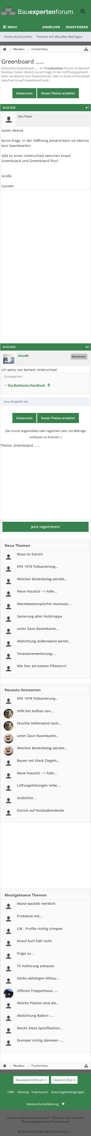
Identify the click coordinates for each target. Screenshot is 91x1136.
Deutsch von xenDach (68, 1118)
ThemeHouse (59, 1121)
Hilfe (11, 1092)
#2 (87, 347)
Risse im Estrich (30, 554)
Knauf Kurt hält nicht (34, 941)
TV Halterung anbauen (35, 966)
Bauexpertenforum (30, 1080)
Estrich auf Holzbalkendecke (40, 810)
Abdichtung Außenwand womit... (44, 641)
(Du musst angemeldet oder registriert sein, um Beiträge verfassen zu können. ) (45, 434)
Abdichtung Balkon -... (35, 1015)
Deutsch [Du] (63, 1080)
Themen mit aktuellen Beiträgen (59, 36)
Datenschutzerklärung (42, 1104)
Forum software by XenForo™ (29, 1118)
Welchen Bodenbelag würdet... (42, 579)
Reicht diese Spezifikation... (40, 1028)
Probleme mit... (29, 916)
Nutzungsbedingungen (67, 1092)
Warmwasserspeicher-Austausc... (44, 603)
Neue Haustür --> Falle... (37, 591)
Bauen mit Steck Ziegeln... (38, 760)
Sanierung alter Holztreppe (39, 616)
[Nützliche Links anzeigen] (86, 49)
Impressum (40, 1092)
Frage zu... (25, 953)
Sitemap (23, 1092)
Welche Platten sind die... (38, 1003)
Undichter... (26, 798)
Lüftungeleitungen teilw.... (39, 785)
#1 (87, 107)
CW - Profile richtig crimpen (40, 928)
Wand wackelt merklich (36, 903)
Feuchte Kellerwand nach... (39, 723)
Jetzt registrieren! (45, 526)
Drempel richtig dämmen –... (40, 1040)
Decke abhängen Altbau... (38, 978)
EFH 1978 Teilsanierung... (37, 566)
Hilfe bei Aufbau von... (35, 711)
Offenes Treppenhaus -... (37, 990)
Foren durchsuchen (18, 36)
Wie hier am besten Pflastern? (41, 666)
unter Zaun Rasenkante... (38, 628)
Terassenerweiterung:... (36, 653)
